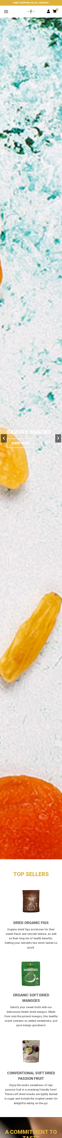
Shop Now (20, 443)
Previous (4, 438)
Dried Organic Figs (31, 923)
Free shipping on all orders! (31, 3)
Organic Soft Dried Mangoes (31, 998)
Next (58, 438)
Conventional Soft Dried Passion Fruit (31, 1076)
